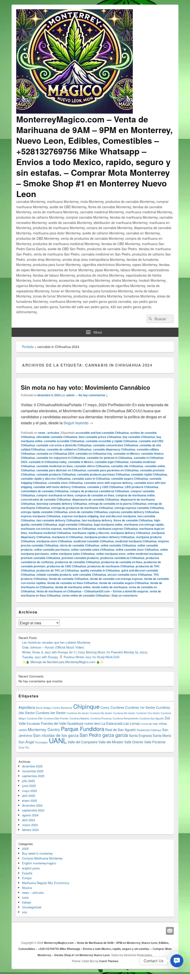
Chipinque (86, 706)
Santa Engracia (140, 735)
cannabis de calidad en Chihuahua (69, 449)
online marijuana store (111, 554)
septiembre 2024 (33, 810)
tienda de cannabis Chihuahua (69, 579)
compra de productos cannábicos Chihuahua (99, 491)
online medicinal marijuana (144, 554)
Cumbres (117, 707)
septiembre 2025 (33, 776)
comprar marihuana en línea (54, 495)
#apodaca (27, 707)
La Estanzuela (112, 723)
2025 (25, 848)
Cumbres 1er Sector (140, 707)
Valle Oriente (133, 741)
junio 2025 (29, 785)
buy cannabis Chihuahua (139, 437)
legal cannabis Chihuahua (75, 524)
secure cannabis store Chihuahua (130, 574)
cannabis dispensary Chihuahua (114, 449)
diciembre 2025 (32, 766)
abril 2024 (28, 820)
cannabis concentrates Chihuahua (115, 445)
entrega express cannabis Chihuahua (139, 508)
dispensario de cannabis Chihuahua (95, 499)
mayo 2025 (29, 791)
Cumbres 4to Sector (78, 713)
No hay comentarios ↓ (93, 395)
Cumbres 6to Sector (124, 713)
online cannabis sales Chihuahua (92, 549)
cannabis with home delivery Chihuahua (59, 487)
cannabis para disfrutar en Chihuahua (61, 470)
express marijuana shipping (80, 516)
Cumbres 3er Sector (51, 712)
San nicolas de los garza (56, 735)
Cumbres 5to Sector (101, 713)
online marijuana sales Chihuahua (72, 554)
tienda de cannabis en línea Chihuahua (72, 583)
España (27, 873)
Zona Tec (24, 747)
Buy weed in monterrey (37, 853)
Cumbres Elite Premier (56, 718)
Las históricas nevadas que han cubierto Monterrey (56, 642)
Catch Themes (108, 961)
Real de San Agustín (120, 729)
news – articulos (33, 892)
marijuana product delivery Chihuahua (109, 537)
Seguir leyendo (78, 422)
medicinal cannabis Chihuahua (93, 541)
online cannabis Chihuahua (118, 545)
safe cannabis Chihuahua (89, 574)
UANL (58, 740)
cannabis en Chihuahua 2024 (55, 453)
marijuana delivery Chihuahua (130, 533)
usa (24, 912)
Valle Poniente (154, 741)
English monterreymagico (39, 863)
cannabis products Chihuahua (56, 474)
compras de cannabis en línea (94, 495)
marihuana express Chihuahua (117, 529)
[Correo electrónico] (170, 931)
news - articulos (48, 433)
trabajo (26, 902)
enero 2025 (29, 800)
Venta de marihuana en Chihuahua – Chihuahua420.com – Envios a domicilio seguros (92, 591)
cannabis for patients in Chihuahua (109, 458)
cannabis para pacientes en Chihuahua (113, 470)
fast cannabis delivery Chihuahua (58, 520)
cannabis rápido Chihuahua (149, 474)
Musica (27, 887)
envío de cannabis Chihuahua (88, 512)
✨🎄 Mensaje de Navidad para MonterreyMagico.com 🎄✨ (63, 662)
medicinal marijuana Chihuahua (136, 541)
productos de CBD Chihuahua (66, 566)
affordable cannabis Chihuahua (56, 437)
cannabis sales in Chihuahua (91, 478)
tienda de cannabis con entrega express (116, 579)
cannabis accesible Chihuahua (64, 441)
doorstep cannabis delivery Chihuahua (61, 503)
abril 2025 (28, 795)
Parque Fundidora (82, 729)
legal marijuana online (108, 524)
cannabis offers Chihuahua (92, 466)
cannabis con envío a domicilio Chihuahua (64, 445)
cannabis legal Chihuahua (112, 462)
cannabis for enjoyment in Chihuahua (60, 458)
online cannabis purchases (52, 549)
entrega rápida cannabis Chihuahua (44, 512)
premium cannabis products (80, 558)
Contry (105, 707)
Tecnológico (41, 742)
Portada (28, 346)
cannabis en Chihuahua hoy (94, 453)
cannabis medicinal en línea (54, 466)
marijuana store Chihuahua (54, 541)
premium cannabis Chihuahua (40, 558)
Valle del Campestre (83, 741)
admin (70, 395)
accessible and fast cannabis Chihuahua (102, 433)
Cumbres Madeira (79, 718)
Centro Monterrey (62, 707)
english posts (31, 868)
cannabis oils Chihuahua (127, 466)
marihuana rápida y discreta (90, 533)
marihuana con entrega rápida (144, 524)
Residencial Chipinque (149, 730)
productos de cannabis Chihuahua (77, 562)
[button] (177, 961)
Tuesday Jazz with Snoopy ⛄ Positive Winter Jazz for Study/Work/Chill (70, 657)
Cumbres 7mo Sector (148, 713)
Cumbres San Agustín (151, 718)
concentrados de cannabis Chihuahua (46, 499)
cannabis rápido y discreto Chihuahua (46, 478)
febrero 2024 (30, 829)
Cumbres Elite (35, 718)
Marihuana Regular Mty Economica (45, 883)
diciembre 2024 (32, 805)
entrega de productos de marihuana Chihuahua (82, 508)
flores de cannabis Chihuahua (133, 520)
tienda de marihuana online (73, 587)
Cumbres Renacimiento (126, 718)
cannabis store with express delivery (108, 483)
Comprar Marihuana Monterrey (42, 858)
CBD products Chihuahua (141, 487)
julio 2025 (28, 781)
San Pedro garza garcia (103, 734)
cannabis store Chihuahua (65, 483)
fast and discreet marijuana (118, 516)
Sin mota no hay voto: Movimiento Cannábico (85, 387)
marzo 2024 (30, 825)
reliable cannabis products (53, 574)
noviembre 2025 (32, 771)
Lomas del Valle (149, 723)
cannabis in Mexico (80, 462)
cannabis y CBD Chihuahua (105, 487)
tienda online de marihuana (109, 587)
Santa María (162, 735)
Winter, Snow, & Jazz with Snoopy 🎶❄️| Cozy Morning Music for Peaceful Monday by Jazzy (85, 652)
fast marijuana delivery (97, 520)
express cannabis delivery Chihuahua (134, 512)
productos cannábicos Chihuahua (122, 558)
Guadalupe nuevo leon (84, 723)
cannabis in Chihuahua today (48, 462)
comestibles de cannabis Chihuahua (45, 491)
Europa (27, 878)
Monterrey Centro (44, 729)
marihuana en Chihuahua (79, 529)
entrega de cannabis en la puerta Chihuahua (117, 503)
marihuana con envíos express (41, 529)
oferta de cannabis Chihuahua (79, 545)
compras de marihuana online (135, 495)
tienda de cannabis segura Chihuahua (124, 583)
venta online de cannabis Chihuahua (86, 595)
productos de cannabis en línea (121, 562)
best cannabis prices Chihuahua (100, 437)
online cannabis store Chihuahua (137, 549)
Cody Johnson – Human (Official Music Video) (53, 647)
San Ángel (26, 741)
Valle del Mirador (110, 741)
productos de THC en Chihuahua (57, 570)
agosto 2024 (30, 815)
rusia (25, 897)
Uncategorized (31, 907)
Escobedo (33, 723)
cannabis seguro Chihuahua (129, 478)
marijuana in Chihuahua (67, 537)
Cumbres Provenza (101, 718)
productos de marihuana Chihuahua (110, 566)
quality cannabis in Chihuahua (100, 570)
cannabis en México (127, 453)
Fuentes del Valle (53, 723)
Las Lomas (132, 723)
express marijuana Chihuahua (40, 516)
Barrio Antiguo (44, 707)
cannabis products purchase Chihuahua (103, 474)
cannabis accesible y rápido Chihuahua (111, 441)
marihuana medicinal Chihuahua (49, 533)
